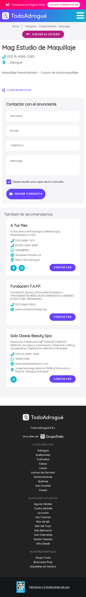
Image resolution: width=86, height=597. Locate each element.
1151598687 (22, 250)
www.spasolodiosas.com (31, 363)
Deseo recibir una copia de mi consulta (38, 182)
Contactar (63, 267)
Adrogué (43, 450)
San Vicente (43, 486)
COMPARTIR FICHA (19, 90)
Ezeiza (43, 463)
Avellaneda (43, 455)
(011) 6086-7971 (25, 240)
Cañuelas (43, 459)
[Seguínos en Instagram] (22, 268)
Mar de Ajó (43, 521)
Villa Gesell (43, 543)
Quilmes (43, 481)
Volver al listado (46, 34)
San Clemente (43, 535)
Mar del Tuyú (43, 526)
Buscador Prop (43, 562)
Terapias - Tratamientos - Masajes (47, 26)
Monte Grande (43, 477)
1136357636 (22, 359)
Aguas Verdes (43, 504)
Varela (43, 490)
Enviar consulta (29, 194)
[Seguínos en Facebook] (13, 268)
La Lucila (43, 513)
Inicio (15, 26)
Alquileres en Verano (43, 566)
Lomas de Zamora (43, 472)
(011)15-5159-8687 (26, 245)
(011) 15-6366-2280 (20, 57)
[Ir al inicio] (24, 15)
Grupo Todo (43, 557)
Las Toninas (43, 517)
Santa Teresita (43, 539)
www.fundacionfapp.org (31, 309)
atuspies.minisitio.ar (28, 255)
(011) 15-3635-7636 (27, 354)
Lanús (43, 468)
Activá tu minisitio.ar (63, 4)
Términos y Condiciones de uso (49, 587)
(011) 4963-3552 (25, 304)
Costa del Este (43, 508)
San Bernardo (43, 530)
